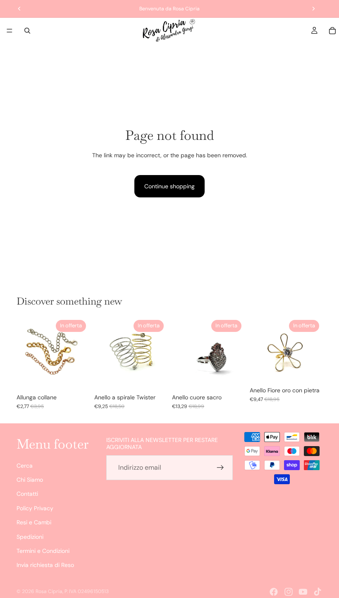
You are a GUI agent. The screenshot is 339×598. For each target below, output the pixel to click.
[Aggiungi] (231, 376)
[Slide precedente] (26, 353)
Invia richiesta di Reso (45, 565)
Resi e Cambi (34, 522)
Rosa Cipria (49, 591)
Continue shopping (169, 186)
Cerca (25, 465)
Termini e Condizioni (43, 551)
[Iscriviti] (220, 467)
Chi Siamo (30, 479)
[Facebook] (274, 592)
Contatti (27, 494)
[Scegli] (76, 376)
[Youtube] (303, 592)
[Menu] (9, 30)
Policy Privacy (35, 508)
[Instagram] (289, 592)
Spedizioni (30, 536)
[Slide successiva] (80, 353)
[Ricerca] (27, 31)
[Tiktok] (317, 592)
